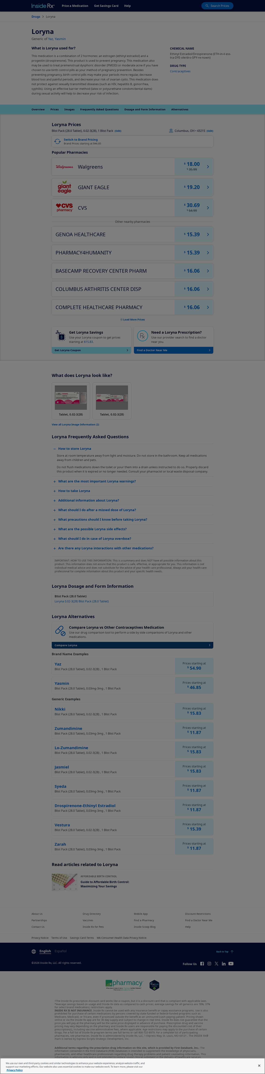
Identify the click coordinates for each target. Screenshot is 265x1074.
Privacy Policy (15, 1070)
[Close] (259, 1065)
